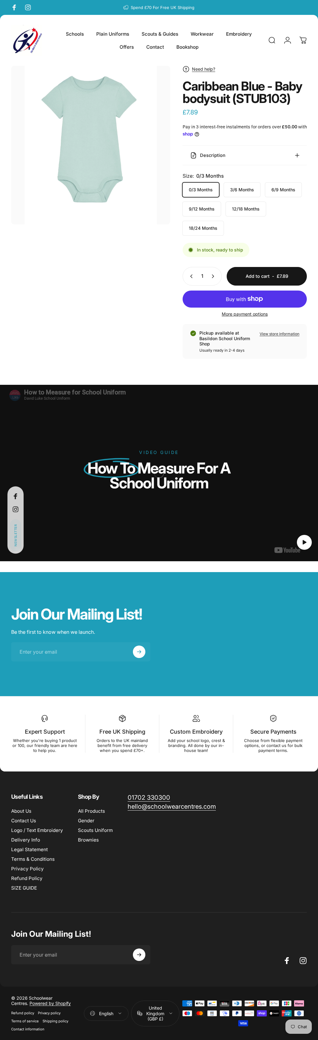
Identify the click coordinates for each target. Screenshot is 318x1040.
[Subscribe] (281, 990)
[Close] (295, 957)
